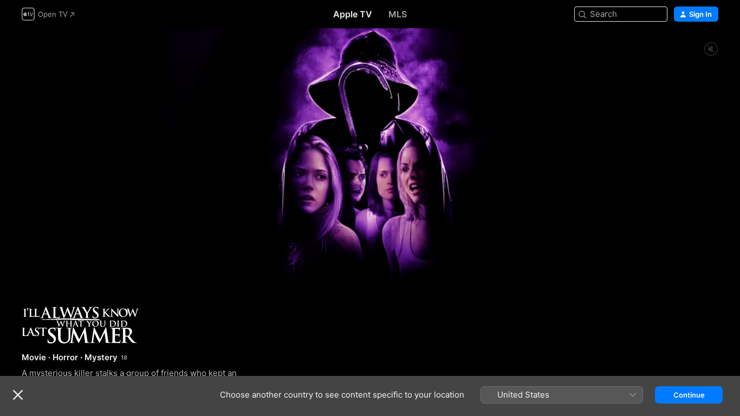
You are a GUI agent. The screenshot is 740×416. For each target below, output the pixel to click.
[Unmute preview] (710, 49)
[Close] (18, 395)
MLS (397, 14)
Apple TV (352, 14)
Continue (689, 395)
